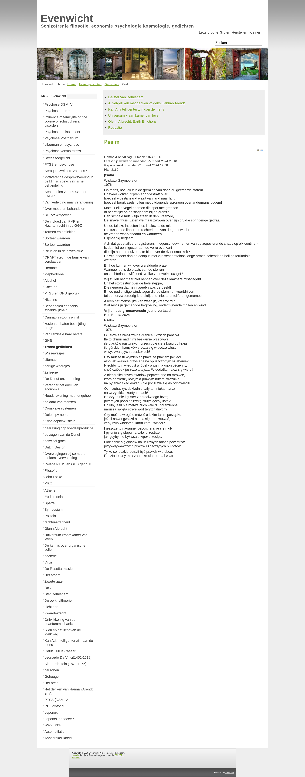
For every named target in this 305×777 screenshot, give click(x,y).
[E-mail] (261, 150)
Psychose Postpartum (61, 138)
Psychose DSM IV (58, 104)
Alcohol (50, 281)
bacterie (50, 556)
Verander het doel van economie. (61, 387)
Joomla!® (229, 772)
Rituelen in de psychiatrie (63, 251)
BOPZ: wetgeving (57, 215)
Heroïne (50, 268)
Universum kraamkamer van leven (66, 537)
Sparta (49, 503)
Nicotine (50, 300)
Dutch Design (54, 447)
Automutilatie (54, 732)
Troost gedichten (90, 84)
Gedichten (112, 84)
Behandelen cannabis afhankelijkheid (61, 308)
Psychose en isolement (62, 132)
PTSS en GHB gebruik (61, 293)
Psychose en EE (57, 111)
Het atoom (52, 575)
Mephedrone (54, 274)
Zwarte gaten (54, 581)
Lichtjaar (51, 607)
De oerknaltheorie (58, 600)
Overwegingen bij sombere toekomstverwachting (64, 456)
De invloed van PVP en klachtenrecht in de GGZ (63, 223)
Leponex (51, 712)
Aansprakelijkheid (58, 738)
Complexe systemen (60, 408)
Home (71, 84)
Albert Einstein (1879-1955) (65, 664)
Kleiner (254, 32)
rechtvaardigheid (57, 522)
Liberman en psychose (61, 145)
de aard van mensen (60, 402)
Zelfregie (51, 372)
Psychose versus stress (62, 151)
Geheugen (52, 677)
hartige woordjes (57, 366)
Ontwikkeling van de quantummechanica (59, 622)
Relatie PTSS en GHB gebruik (67, 464)
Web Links (52, 725)
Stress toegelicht (57, 158)
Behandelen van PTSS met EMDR (65, 194)
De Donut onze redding (62, 379)
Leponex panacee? (59, 719)
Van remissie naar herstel (63, 334)
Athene (49, 490)
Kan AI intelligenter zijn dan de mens (136, 109)
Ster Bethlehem (56, 594)
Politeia (50, 516)
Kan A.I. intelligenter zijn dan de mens (68, 643)
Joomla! (76, 755)
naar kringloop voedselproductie (68, 428)
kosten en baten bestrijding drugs (65, 326)
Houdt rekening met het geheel (68, 396)
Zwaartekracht (55, 613)
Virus (48, 562)
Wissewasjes (54, 353)
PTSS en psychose (59, 164)
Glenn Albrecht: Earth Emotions (132, 121)
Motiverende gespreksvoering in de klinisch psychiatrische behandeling (68, 181)
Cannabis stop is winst (61, 317)
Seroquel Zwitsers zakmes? (65, 171)
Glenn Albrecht (55, 529)
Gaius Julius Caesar (59, 651)
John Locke (53, 477)
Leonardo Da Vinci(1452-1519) (68, 657)
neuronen (51, 670)
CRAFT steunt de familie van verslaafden (66, 259)
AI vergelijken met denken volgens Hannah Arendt (146, 103)
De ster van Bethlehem (125, 97)
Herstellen (239, 32)
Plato (48, 483)
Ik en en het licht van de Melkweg (62, 632)
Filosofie (50, 470)
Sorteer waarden (57, 238)
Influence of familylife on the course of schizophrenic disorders (65, 121)
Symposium (53, 509)
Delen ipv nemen (57, 415)
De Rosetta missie (58, 569)
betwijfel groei (55, 441)
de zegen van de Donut (62, 435)
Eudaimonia (53, 497)
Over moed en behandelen (64, 209)
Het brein (51, 683)
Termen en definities (59, 232)
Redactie (115, 128)
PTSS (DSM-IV (56, 700)
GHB (48, 341)
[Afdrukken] (258, 150)
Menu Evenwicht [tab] (53, 96)
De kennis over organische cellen (64, 547)
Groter (224, 32)
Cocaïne (50, 287)
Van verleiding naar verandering (68, 202)
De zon (49, 588)
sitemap (50, 360)
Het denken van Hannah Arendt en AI (68, 691)
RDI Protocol (54, 706)
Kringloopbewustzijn (59, 421)
